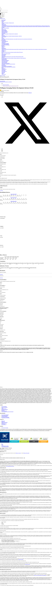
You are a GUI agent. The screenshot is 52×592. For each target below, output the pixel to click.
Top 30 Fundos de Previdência (5, 417)
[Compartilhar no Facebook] (2, 97)
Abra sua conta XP (2, 18)
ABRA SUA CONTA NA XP (4, 215)
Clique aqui (1, 369)
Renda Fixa (3, 410)
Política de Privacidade (4, 422)
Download (1, 274)
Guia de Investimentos (4, 407)
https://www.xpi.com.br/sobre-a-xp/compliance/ (40, 575)
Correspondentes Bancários (5, 446)
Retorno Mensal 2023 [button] (14, 197)
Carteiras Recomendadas (5, 415)
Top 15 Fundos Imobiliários (5, 414)
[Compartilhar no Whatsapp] (2, 149)
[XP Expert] (26, 6)
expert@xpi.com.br (20, 559)
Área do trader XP (4, 424)
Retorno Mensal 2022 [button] (14, 201)
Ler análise (1, 190)
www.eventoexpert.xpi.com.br (10, 466)
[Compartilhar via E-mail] (2, 151)
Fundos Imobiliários (4, 406)
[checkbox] (26, 13)
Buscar (1, 17)
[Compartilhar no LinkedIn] (2, 150)
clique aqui (29, 92)
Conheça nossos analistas (5, 427)
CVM (2, 445)
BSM (2, 444)
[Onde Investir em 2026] (26, 589)
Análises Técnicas (4, 408)
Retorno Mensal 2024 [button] (14, 194)
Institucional (3, 421)
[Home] (2, 83)
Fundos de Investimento (6, 84)
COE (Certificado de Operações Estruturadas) (7, 411)
